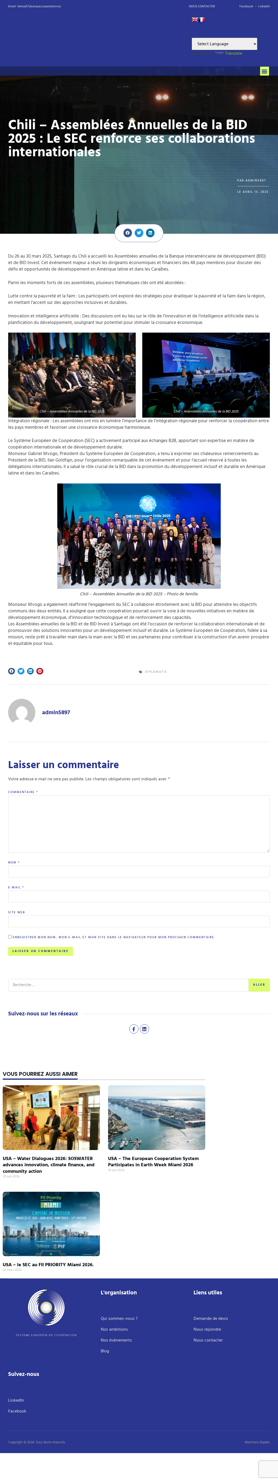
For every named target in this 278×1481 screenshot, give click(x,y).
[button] (264, 71)
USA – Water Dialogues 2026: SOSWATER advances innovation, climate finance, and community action (48, 1165)
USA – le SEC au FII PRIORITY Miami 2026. (48, 1265)
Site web (16, 912)
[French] (201, 21)
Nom (14, 862)
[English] (195, 21)
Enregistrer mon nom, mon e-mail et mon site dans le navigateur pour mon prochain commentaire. (114, 937)
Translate (233, 53)
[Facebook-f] (133, 1029)
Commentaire (23, 792)
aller (259, 984)
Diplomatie (156, 672)
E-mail (16, 887)
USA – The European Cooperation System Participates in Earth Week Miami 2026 (153, 1162)
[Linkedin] (144, 1029)
